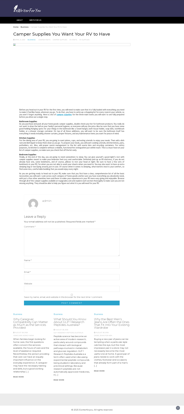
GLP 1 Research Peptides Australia (68, 333)
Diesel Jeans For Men (103, 335)
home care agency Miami (23, 335)
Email (27, 272)
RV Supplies (84, 40)
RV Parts (73, 40)
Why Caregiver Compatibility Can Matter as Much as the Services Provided (30, 323)
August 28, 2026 (21, 332)
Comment (29, 226)
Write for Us (35, 20)
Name (28, 260)
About (20, 20)
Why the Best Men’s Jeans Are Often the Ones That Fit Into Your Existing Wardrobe (111, 323)
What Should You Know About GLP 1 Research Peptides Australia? (70, 321)
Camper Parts (44, 40)
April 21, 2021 (20, 40)
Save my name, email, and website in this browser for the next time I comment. (63, 297)
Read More (18, 377)
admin (46, 200)
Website (28, 283)
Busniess (31, 40)
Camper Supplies (60, 40)
